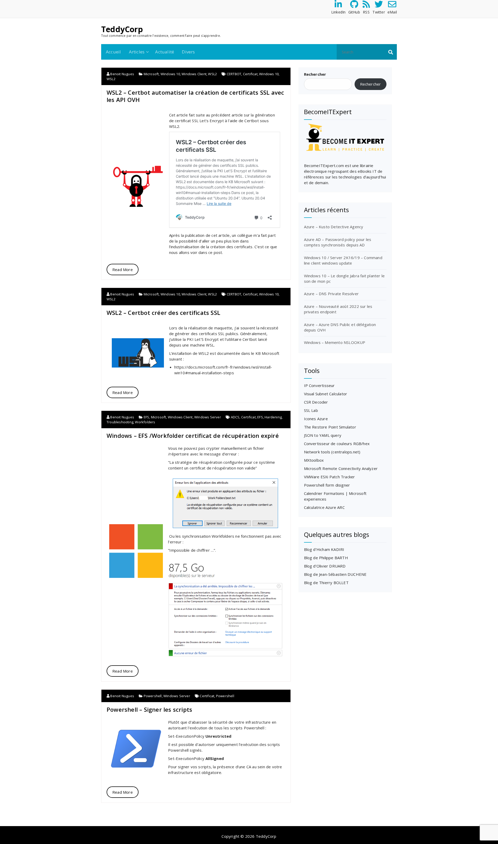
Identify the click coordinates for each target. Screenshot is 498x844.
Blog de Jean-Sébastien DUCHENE (335, 574)
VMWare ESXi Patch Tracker (329, 476)
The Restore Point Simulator (330, 427)
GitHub (354, 12)
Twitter (378, 12)
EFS (146, 417)
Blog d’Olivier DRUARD (325, 566)
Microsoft (151, 74)
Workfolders (145, 422)
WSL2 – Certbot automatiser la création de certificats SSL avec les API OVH (195, 95)
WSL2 (212, 74)
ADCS (235, 417)
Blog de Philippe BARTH (326, 557)
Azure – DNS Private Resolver (331, 293)
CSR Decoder (316, 402)
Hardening (273, 417)
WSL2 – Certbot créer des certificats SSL (163, 312)
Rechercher (315, 74)
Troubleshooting (120, 422)
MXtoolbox (314, 460)
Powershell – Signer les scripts (149, 709)
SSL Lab (311, 410)
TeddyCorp (122, 29)
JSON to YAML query (323, 435)
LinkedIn (338, 12)
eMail (392, 12)
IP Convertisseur (319, 385)
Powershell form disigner (327, 485)
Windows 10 (170, 74)
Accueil (113, 52)
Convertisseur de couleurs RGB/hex (337, 443)
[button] (390, 52)
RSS (366, 12)
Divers (188, 52)
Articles (137, 52)
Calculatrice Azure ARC (324, 507)
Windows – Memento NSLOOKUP (334, 342)
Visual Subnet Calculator (325, 393)
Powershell (153, 696)
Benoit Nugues (121, 74)
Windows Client (194, 74)
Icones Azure (316, 418)
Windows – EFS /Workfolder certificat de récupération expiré (193, 435)
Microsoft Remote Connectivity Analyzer (341, 468)
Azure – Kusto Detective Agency (333, 226)
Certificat (250, 74)
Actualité (164, 52)
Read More (122, 269)
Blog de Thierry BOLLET (326, 582)
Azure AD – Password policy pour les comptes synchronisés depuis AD (337, 242)
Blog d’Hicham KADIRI (324, 549)
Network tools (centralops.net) (332, 451)
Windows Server (207, 417)
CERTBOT (234, 74)
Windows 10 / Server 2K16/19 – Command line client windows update (343, 260)
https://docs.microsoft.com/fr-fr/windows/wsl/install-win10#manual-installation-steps (223, 369)
